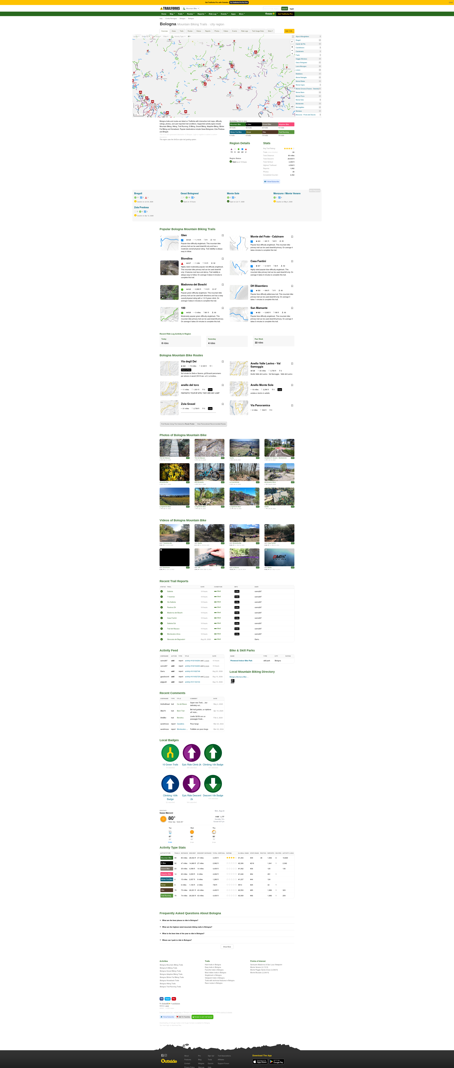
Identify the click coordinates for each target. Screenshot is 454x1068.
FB (162, 999)
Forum (223, 1063)
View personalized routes (211, 424)
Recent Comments (172, 693)
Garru (257, 639)
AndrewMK (165, 1003)
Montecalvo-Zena (270, 482)
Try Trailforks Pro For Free (239, 2)
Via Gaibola (171, 602)
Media (270, 567)
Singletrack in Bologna (213, 975)
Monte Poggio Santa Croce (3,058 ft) (264, 970)
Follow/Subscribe (272, 181)
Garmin (210, 1063)
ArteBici (163, 717)
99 (320, 66)
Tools (210, 1059)
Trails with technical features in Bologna (219, 980)
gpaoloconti (164, 676)
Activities (233, 121)
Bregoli (138, 193)
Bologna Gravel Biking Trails (170, 971)
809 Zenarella (199, 482)
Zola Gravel (188, 404)
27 (320, 62)
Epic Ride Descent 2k (191, 797)
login (292, 9)
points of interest (226, 1012)
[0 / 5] (231, 863)
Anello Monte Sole (262, 385)
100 (183, 308)
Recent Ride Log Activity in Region (175, 333)
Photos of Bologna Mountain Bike (183, 435)
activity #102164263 (192, 666)
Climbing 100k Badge (170, 797)
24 (320, 92)
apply (167, 1006)
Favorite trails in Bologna (214, 970)
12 (320, 81)
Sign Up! (211, 1056)
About (186, 1056)
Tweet (168, 999)
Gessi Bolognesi (190, 193)
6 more (206, 666)
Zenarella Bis (164, 482)
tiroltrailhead (165, 704)
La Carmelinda (234, 482)
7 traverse (171, 596)
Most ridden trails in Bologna (215, 972)
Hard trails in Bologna (213, 964)
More (241, 14)
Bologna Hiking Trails (168, 983)
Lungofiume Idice (165, 506)
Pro (199, 1056)
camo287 (258, 591)
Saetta (232, 458)
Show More (227, 947)
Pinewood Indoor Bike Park (241, 660)
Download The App (262, 1055)
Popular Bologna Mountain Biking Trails (187, 229)
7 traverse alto (167, 543)
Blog (199, 1059)
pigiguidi (163, 682)
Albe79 (163, 711)
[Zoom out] (292, 50)
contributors (176, 1003)
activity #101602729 (192, 676)
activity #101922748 (192, 671)
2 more (206, 676)
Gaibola (170, 591)
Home (163, 14)
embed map (178, 1012)
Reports (201, 14)
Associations (224, 1056)
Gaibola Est (171, 623)
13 (320, 103)
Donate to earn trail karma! (203, 1017)
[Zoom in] (292, 47)
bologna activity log (166, 1012)
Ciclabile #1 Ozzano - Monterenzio (275, 458)
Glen (184, 235)
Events (224, 14)
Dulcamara (166, 567)
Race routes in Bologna (213, 983)
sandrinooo (164, 724)
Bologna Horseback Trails (169, 980)
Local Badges (169, 740)
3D (292, 106)
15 (320, 107)
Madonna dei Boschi (194, 284)
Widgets (201, 1063)
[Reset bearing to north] (292, 54)
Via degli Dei (188, 361)
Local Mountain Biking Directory (252, 671)
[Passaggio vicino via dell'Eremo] (210, 448)
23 (320, 96)
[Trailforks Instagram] (165, 1055)
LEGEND (134, 105)
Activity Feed (169, 650)
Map (171, 14)
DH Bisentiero (259, 286)
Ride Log (212, 14)
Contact (187, 1063)
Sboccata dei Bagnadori (176, 639)
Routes (190, 14)
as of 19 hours (242, 162)
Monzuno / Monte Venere (287, 193)
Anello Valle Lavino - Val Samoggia (265, 364)
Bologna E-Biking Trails (168, 968)
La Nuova (236, 567)
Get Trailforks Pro (285, 14)
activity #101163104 (192, 682)
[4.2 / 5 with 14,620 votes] (289, 148)
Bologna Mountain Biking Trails (171, 965)
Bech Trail (180, 711)
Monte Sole (233, 193)
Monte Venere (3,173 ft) (259, 967)
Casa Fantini (258, 261)
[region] (213, 76)
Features (187, 1059)
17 (320, 73)
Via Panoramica (260, 405)
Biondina (186, 258)
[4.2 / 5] (231, 857)
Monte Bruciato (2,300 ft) (259, 972)
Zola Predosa (141, 207)
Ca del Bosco (182, 704)
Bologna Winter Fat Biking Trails (172, 977)
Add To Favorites (184, 1017)
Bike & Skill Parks (242, 650)
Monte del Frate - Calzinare (267, 236)
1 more (206, 660)
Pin (174, 999)
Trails (180, 14)
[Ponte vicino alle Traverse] (175, 448)
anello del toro (190, 385)
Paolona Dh (171, 607)
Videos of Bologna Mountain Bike (183, 520)
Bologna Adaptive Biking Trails (171, 974)
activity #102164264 (192, 660)
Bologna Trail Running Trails (170, 986)
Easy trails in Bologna (213, 967)
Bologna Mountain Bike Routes (181, 355)
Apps (233, 14)
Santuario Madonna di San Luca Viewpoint (266, 964)
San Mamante (259, 308)
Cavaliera (180, 724)
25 (320, 44)
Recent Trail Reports (174, 581)
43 (320, 77)
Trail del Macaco (165, 458)
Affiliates (221, 1059)
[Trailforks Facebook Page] (162, 1055)
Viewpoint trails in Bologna (215, 978)
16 (320, 40)
